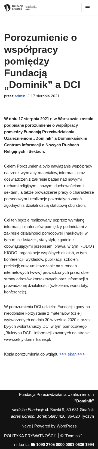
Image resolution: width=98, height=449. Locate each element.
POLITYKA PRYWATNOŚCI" (30, 435)
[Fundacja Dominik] (20, 7)
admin (20, 96)
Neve (26, 426)
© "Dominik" (71, 435)
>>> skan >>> (72, 354)
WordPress (67, 426)
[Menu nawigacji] (87, 7)
